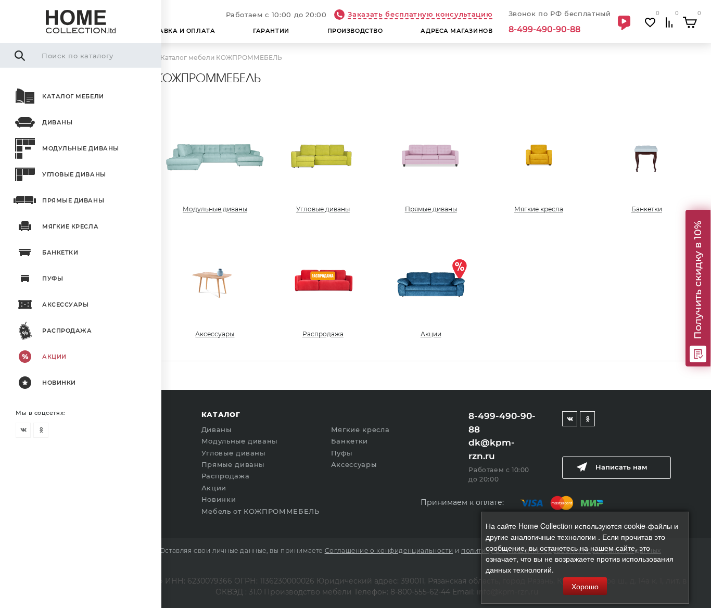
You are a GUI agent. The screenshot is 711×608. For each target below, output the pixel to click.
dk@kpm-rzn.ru (491, 449)
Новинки (59, 382)
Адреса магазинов (456, 30)
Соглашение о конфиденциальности (389, 550)
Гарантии (271, 30)
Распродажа (67, 330)
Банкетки (60, 252)
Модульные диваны (80, 148)
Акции (54, 356)
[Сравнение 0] (669, 23)
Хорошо (585, 586)
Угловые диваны (74, 174)
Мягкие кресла (70, 226)
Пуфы (52, 278)
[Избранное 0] (650, 23)
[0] (690, 22)
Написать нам (621, 467)
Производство (355, 30)
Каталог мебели (73, 96)
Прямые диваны (73, 200)
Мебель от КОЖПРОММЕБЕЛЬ (260, 511)
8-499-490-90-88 (544, 29)
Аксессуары (65, 304)
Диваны (57, 122)
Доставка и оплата (178, 30)
